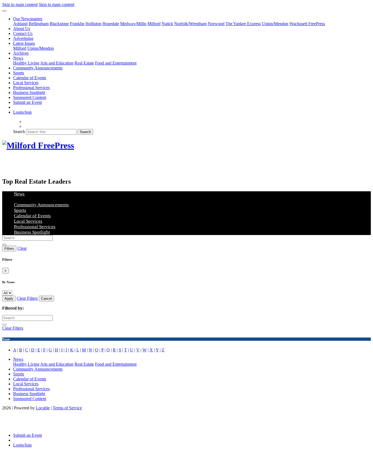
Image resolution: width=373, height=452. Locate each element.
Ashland (20, 23)
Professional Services (31, 87)
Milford (154, 23)
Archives (21, 53)
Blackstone (59, 23)
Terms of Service (67, 408)
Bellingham (39, 23)
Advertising (23, 38)
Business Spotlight (29, 92)
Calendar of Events (29, 77)
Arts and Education (56, 63)
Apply (8, 299)
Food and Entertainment (116, 63)
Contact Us (22, 33)
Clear (22, 248)
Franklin (77, 23)
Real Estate (84, 63)
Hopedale (110, 23)
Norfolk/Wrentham (190, 23)
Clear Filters (27, 298)
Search (19, 131)
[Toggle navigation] (4, 11)
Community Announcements (38, 68)
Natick (167, 23)
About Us (21, 28)
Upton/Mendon (275, 23)
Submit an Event (27, 102)
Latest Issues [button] (24, 43)
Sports (18, 73)
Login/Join (22, 112)
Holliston (93, 23)
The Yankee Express (243, 23)
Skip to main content (20, 4)
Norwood (216, 23)
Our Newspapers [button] (27, 18)
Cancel (46, 299)
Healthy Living (26, 63)
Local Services (26, 82)
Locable (43, 408)
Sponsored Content (29, 97)
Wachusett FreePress (307, 23)
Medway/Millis (133, 23)
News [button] (18, 58)
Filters (9, 248)
